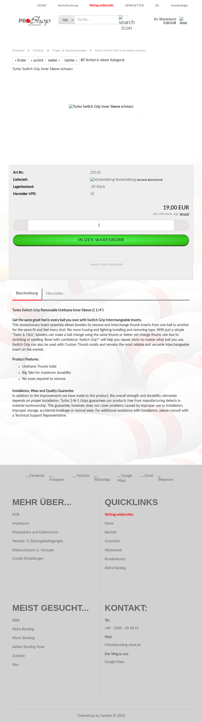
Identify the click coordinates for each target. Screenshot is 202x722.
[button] (155, 5)
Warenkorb (113, 550)
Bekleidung (122, 38)
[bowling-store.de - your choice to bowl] (31, 21)
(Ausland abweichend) (150, 180)
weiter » (54, 60)
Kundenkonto (115, 559)
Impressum (20, 523)
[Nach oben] (13, 714)
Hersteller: (55, 293)
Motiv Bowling (23, 638)
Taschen (53, 38)
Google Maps (115, 662)
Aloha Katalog (115, 568)
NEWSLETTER (134, 5)
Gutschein (112, 541)
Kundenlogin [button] (179, 5)
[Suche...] (123, 19)
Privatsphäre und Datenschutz (35, 532)
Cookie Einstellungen (28, 558)
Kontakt (111, 532)
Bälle (14, 38)
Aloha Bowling (23, 629)
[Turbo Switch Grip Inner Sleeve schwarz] (101, 106)
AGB (15, 514)
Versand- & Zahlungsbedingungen (37, 541)
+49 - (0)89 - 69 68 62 (122, 628)
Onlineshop (86, 716)
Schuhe (32, 38)
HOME (41, 5)
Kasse (109, 523)
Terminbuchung (67, 5)
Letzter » (71, 60)
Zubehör (74, 38)
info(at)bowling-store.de (123, 645)
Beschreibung (27, 293)
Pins (15, 665)
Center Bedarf (174, 38)
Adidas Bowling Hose (28, 647)
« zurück (37, 60)
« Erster (20, 60)
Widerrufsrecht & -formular (33, 550)
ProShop (147, 38)
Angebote (97, 38)
